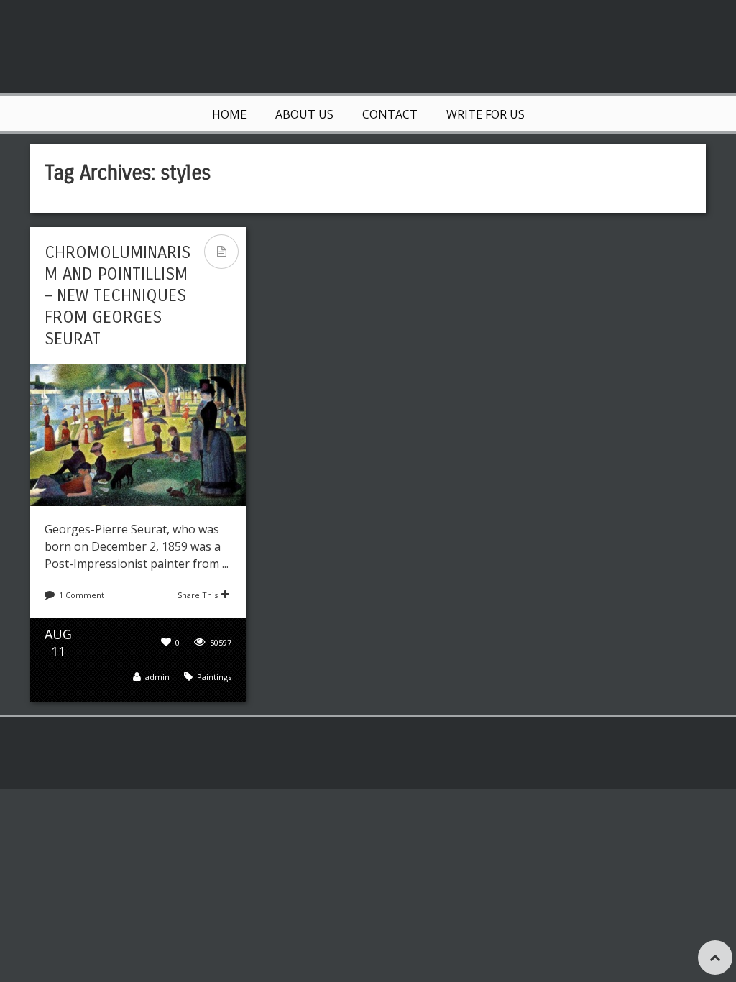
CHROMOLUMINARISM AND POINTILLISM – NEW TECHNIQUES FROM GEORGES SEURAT (117, 295)
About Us (304, 114)
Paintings (214, 676)
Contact (390, 114)
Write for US (485, 114)
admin (157, 676)
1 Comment (81, 594)
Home (229, 114)
